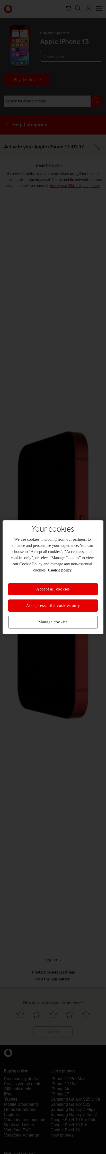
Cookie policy (60, 570)
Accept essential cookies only (53, 605)
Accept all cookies (53, 589)
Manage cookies (53, 622)
